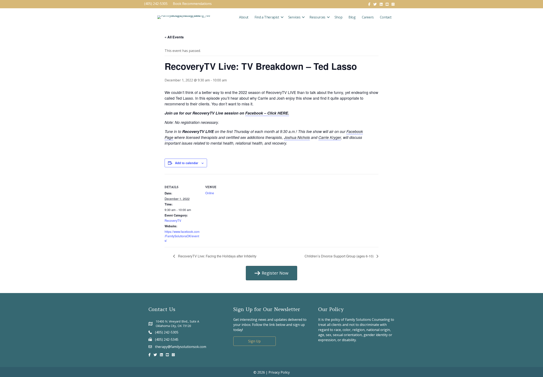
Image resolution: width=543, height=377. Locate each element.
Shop (338, 17)
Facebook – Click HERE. (267, 113)
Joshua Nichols (297, 137)
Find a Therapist (267, 17)
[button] (282, 17)
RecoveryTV (173, 220)
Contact (386, 17)
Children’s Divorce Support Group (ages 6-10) (339, 256)
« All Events (174, 37)
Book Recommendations (193, 3)
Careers (368, 17)
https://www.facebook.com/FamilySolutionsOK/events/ (182, 236)
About (243, 17)
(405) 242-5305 (156, 3)
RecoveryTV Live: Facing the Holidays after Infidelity (216, 256)
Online (209, 193)
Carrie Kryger (329, 137)
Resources (317, 17)
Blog (351, 17)
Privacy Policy (279, 372)
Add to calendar (186, 163)
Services (294, 17)
